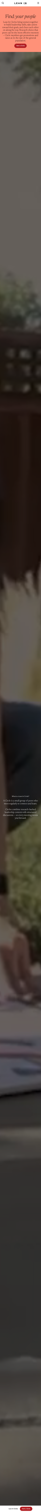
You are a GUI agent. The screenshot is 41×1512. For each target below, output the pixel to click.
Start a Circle (20, 46)
